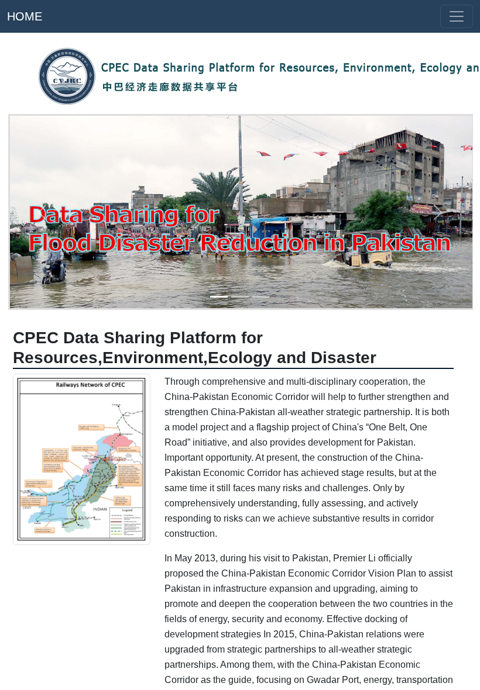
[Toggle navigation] (456, 16)
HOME (24, 16)
